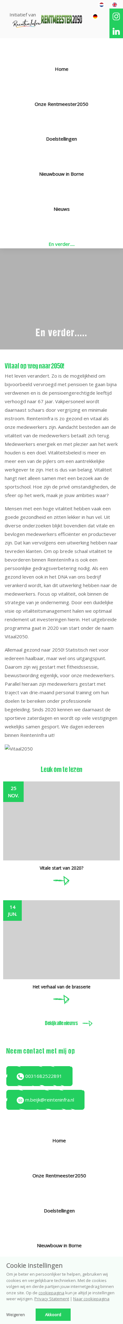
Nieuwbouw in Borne (61, 174)
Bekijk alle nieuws (61, 1024)
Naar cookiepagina (91, 1299)
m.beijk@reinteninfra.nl (49, 1099)
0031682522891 (43, 1076)
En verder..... (62, 244)
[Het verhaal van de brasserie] (61, 999)
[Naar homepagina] (61, 18)
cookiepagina (51, 1293)
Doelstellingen (61, 139)
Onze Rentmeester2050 (61, 104)
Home (61, 69)
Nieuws (62, 209)
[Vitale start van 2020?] (61, 880)
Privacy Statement (51, 1299)
